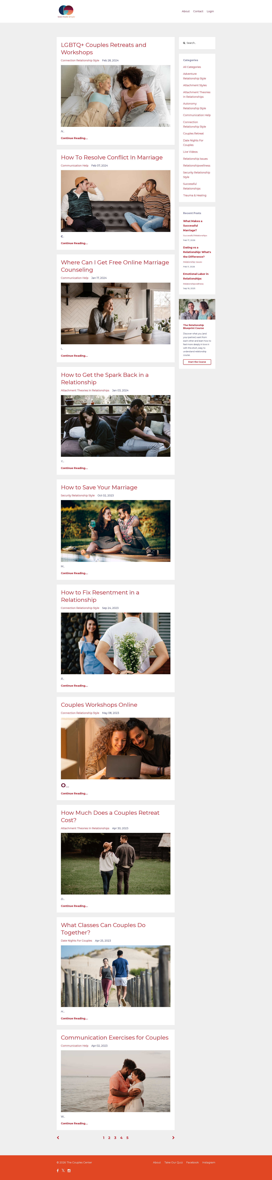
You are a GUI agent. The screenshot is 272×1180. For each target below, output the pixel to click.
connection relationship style (80, 60)
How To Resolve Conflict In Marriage (112, 157)
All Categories (192, 67)
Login (210, 11)
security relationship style (78, 495)
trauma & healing (194, 195)
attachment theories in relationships (85, 390)
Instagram (208, 1162)
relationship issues (195, 158)
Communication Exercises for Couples (114, 1037)
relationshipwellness (196, 165)
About (186, 11)
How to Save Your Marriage (99, 487)
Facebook (192, 1162)
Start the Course (197, 362)
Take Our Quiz (173, 1162)
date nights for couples (76, 940)
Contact (198, 11)
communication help (74, 165)
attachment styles (195, 85)
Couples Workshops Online (99, 704)
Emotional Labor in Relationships (196, 276)
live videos (190, 151)
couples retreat (193, 133)
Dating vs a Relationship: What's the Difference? (197, 252)
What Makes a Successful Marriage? (192, 226)
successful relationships (195, 235)
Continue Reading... (74, 138)
